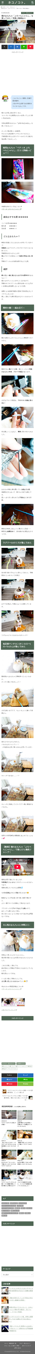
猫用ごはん (15, 1210)
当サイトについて (26, 1345)
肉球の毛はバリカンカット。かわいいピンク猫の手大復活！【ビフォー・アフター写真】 (21, 1309)
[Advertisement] (17, 70)
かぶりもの (22, 1203)
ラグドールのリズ (21, 1066)
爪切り (29, 1208)
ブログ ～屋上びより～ (9, 1063)
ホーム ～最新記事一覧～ (10, 1343)
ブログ (12, 1066)
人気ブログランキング (8, 1010)
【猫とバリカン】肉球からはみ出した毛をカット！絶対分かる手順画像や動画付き (21, 1328)
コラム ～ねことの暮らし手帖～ (12, 1345)
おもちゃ (6, 1066)
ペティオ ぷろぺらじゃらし (10, 209)
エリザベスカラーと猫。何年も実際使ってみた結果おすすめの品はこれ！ (21, 1319)
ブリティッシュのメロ (9, 1205)
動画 (30, 1066)
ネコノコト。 (17, 2)
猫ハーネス (5, 1210)
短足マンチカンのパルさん (10, 1069)
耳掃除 (27, 1213)
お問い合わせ (17, 1348)
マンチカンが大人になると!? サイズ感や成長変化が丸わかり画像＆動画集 (21, 1291)
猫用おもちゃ (21, 1063)
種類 (21, 1213)
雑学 (4, 1215)
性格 (23, 1208)
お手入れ (14, 1203)
